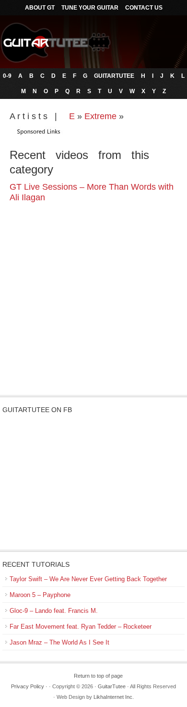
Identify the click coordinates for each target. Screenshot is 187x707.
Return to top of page (98, 676)
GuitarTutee (114, 76)
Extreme (100, 116)
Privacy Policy (27, 686)
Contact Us (144, 7)
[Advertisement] (93, 318)
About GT (40, 7)
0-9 (7, 76)
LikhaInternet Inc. (114, 697)
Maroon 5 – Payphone (40, 594)
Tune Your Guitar (89, 7)
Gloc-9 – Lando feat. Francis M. (54, 610)
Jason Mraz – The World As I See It (59, 642)
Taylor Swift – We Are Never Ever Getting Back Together (88, 579)
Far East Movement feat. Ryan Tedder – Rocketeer (81, 626)
